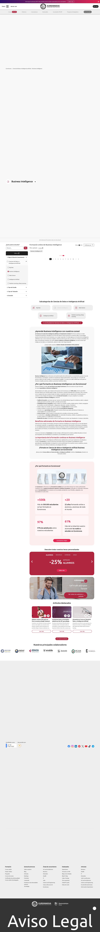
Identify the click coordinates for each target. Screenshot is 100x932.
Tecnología (26, 886)
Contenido (26, 880)
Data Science (12, 275)
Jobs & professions (85, 878)
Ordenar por (88, 245)
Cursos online (8, 869)
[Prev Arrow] (31, 561)
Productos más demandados (31, 882)
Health (44, 876)
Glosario (26, 884)
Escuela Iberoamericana (86, 884)
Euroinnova (8, 68)
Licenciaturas (34, 12)
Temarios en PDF (66, 871)
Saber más (70, 1)
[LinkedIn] (76, 746)
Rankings (26, 876)
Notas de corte (65, 884)
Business (45, 871)
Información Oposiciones (87, 887)
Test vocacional (65, 880)
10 (73, 259)
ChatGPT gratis (65, 882)
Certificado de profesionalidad (12, 878)
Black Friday (65, 876)
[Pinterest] (79, 746)
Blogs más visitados (66, 873)
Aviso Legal (50, 920)
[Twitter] (83, 746)
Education (45, 873)
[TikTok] (89, 746)
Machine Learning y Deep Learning (17, 283)
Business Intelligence (14, 271)
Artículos (26, 873)
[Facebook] (69, 746)
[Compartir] (45, 616)
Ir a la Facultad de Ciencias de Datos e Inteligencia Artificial (61, 323)
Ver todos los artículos (62, 638)
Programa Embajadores (72, 12)
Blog (25, 871)
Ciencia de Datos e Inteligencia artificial (22, 68)
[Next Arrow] (92, 561)
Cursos (12, 12)
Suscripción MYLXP (57, 12)
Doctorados (45, 12)
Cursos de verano (9, 876)
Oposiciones (65, 869)
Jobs (44, 880)
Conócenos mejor (62, 540)
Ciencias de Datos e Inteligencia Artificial (14, 262)
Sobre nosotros (27, 869)
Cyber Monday (65, 878)
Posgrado (7, 873)
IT (43, 878)
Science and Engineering (49, 882)
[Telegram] (93, 746)
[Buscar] (25, 248)
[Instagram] (72, 746)
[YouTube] (86, 746)
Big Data (11, 267)
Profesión (26, 878)
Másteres (24, 12)
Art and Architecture (48, 869)
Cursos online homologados (11, 880)
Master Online (8, 871)
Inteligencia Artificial (14, 279)
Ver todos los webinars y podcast (75, 595)
